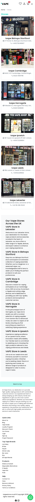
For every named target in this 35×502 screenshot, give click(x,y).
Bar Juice (5, 453)
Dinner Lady (6, 451)
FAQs (4, 481)
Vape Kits (5, 470)
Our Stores (5, 431)
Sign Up (4, 436)
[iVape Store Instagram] (19, 500)
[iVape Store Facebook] (16, 500)
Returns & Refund (8, 483)
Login (4, 434)
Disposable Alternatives (9, 466)
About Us (5, 420)
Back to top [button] (17, 384)
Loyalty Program (7, 427)
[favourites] (20, 3)
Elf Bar (4, 446)
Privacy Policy (6, 485)
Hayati (4, 449)
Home (3, 10)
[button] (32, 4)
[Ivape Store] (5, 4)
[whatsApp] (30, 497)
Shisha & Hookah (7, 464)
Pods (3, 473)
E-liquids (5, 468)
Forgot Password (7, 438)
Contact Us (6, 479)
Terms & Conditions (8, 488)
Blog (3, 422)
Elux (3, 455)
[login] (24, 3)
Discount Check (7, 429)
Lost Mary (5, 444)
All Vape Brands (7, 457)
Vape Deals (6, 425)
